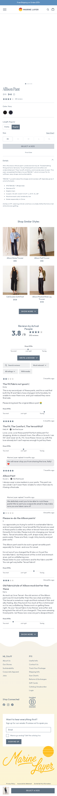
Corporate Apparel (11, 672)
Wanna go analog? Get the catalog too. (25, 735)
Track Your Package (37, 668)
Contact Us (33, 664)
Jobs (5, 676)
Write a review (27, 358)
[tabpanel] (28, 500)
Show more (27, 634)
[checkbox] (25, 371)
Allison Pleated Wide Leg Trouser (41, 298)
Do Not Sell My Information (42, 784)
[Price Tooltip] (14, 94)
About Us (6, 661)
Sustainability (8, 668)
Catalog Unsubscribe (37, 687)
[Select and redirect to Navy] (11, 112)
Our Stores (7, 664)
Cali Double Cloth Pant (15, 297)
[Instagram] (8, 705)
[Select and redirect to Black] (5, 112)
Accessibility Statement (24, 784)
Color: (7, 106)
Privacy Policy (10, 784)
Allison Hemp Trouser (15, 258)
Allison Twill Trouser (42, 258)
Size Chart (50, 133)
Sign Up (36, 2)
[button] (53, 9)
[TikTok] (12, 705)
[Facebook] (4, 705)
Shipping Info (34, 672)
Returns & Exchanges (37, 679)
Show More (27, 311)
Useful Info (33, 661)
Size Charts (33, 676)
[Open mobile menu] (5, 9)
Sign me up (13, 742)
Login (31, 690)
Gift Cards (33, 683)
